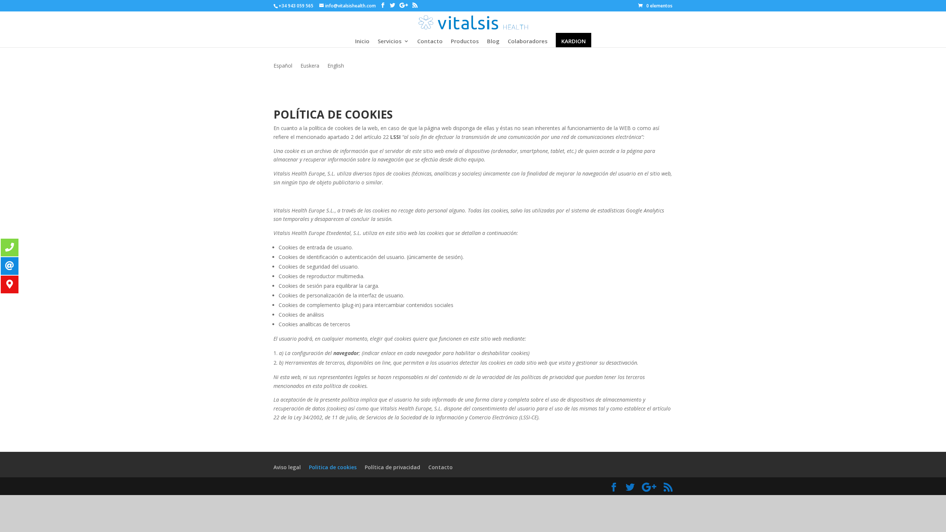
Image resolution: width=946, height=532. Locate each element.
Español (282, 66)
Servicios (390, 41)
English (335, 66)
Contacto (430, 41)
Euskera (309, 66)
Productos (465, 41)
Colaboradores (528, 41)
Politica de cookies (333, 467)
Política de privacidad (392, 467)
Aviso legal (287, 467)
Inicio (362, 41)
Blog (493, 41)
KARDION (573, 41)
